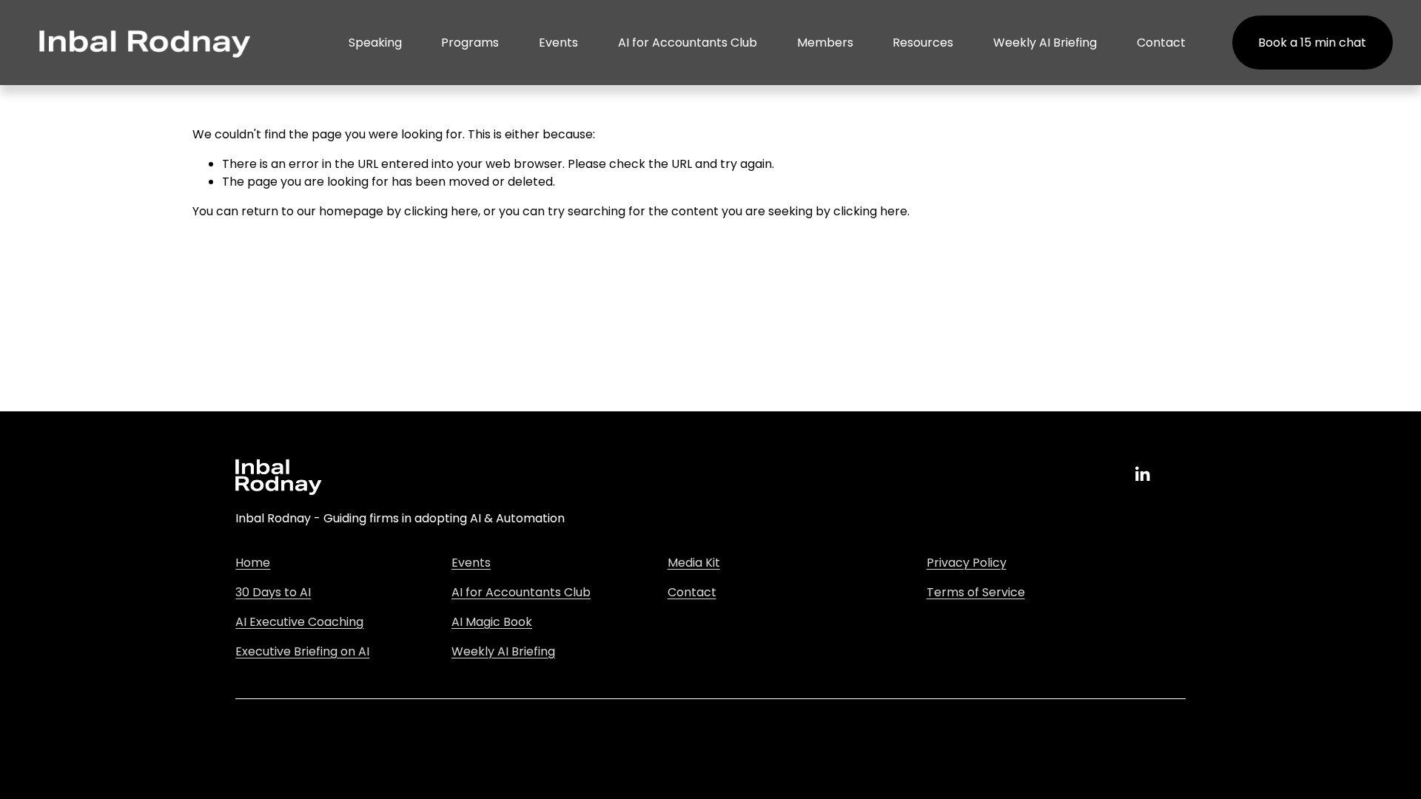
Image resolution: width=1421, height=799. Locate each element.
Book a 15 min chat (1312, 42)
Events (558, 42)
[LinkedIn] (1142, 474)
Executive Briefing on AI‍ (302, 651)
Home (252, 562)
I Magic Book (496, 621)
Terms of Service (976, 592)
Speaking (375, 42)
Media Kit (694, 562)
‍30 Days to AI (273, 592)
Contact (1161, 42)
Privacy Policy (967, 562)
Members (825, 42)
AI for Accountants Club (687, 42)
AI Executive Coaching (299, 621)
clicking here (441, 211)
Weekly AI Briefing (1045, 42)
